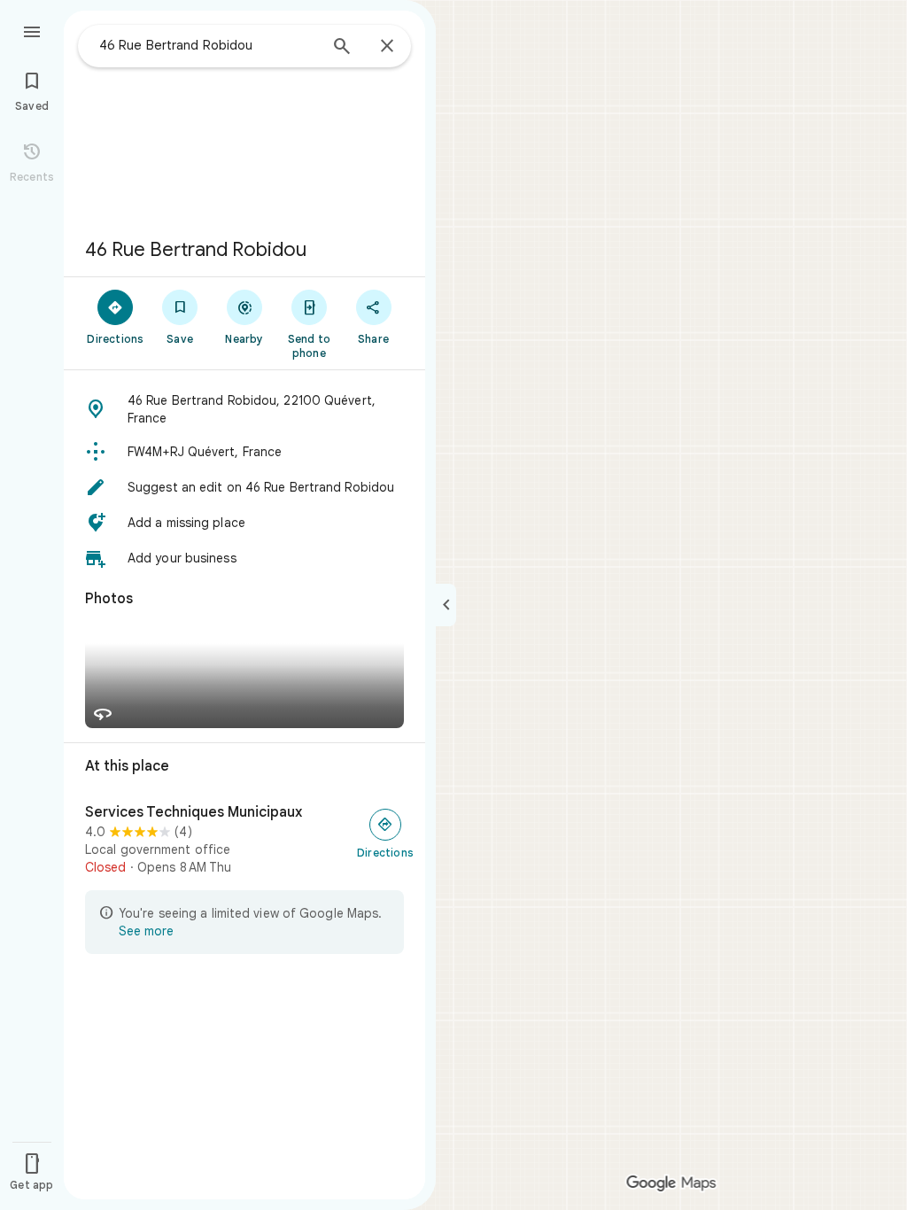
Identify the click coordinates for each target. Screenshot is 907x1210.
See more (146, 931)
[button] (244, 409)
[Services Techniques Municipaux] (244, 839)
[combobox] (208, 45)
